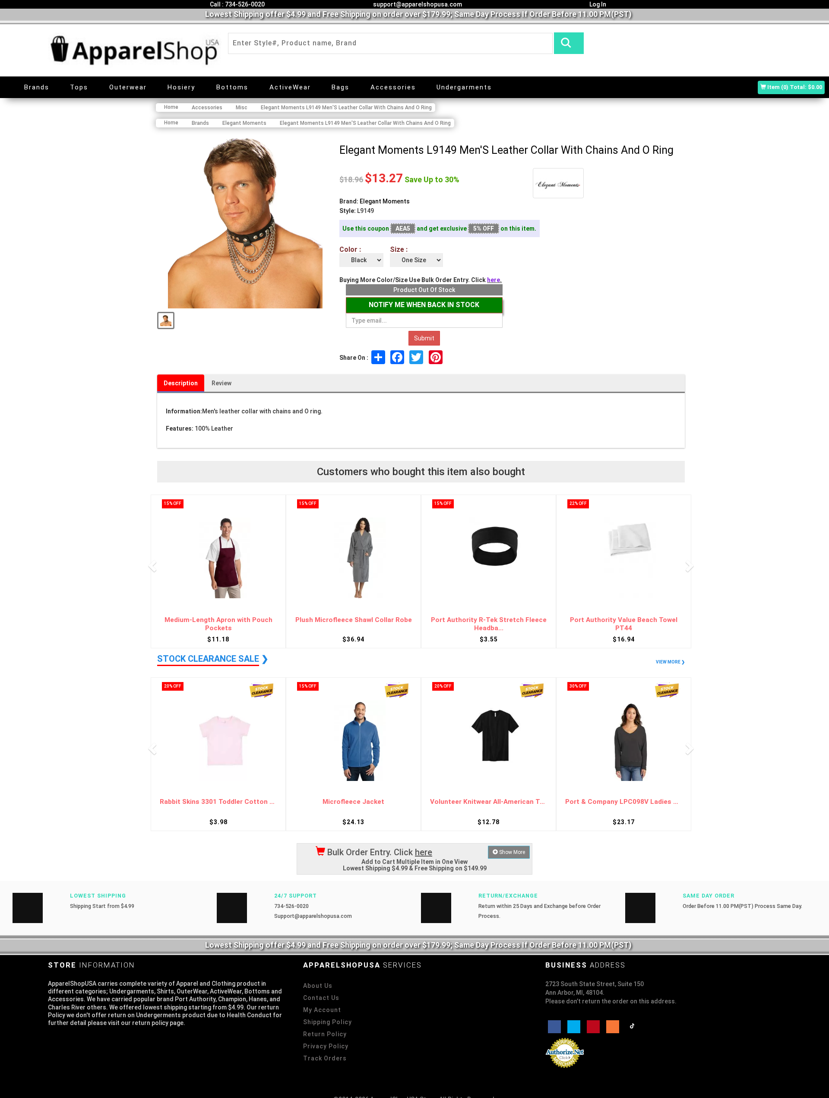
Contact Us (321, 997)
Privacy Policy (325, 1046)
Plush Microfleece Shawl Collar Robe (218, 620)
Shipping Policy (327, 1022)
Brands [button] (36, 87)
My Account (322, 1009)
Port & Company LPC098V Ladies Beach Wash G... (488, 802)
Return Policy (325, 1034)
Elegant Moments (385, 201)
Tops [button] (79, 87)
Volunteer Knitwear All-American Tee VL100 (353, 802)
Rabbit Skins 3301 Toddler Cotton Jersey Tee (623, 802)
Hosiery (181, 87)
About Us (317, 985)
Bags (340, 87)
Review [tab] (221, 383)
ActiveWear (290, 87)
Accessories (393, 87)
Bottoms (232, 87)
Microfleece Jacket (218, 802)
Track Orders (325, 1058)
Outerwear (128, 87)
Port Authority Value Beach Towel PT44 (488, 624)
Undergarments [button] (464, 87)
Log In (597, 4)
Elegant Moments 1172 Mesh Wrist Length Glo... (624, 624)
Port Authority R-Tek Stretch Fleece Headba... (353, 624)
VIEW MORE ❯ (670, 662)
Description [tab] (181, 383)
